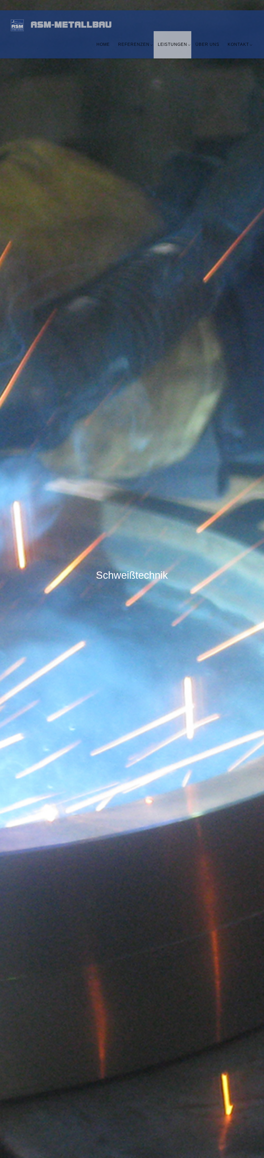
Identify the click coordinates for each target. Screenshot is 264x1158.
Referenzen (134, 44)
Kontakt (238, 44)
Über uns (207, 44)
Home (103, 44)
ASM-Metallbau (68, 26)
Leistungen (172, 44)
